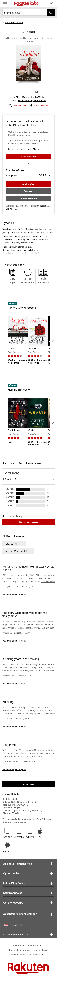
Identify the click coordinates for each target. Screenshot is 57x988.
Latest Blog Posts (14, 883)
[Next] (53, 340)
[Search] (51, 12)
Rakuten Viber (35, 945)
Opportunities (11, 873)
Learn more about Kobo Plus (22, 149)
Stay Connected (12, 893)
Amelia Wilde (37, 97)
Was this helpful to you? (14, 594)
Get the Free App (13, 902)
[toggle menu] (5, 3)
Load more (28, 784)
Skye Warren (22, 97)
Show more (48, 581)
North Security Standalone (32, 100)
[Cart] (51, 3)
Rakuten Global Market (18, 950)
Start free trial (28, 156)
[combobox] (14, 543)
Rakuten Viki (18, 945)
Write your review (28, 522)
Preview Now (19, 105)
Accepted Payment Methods (20, 914)
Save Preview (41, 105)
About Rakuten (36, 954)
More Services (18, 954)
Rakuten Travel (40, 950)
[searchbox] (28, 12)
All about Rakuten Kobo (17, 863)
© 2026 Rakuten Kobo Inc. (16, 934)
